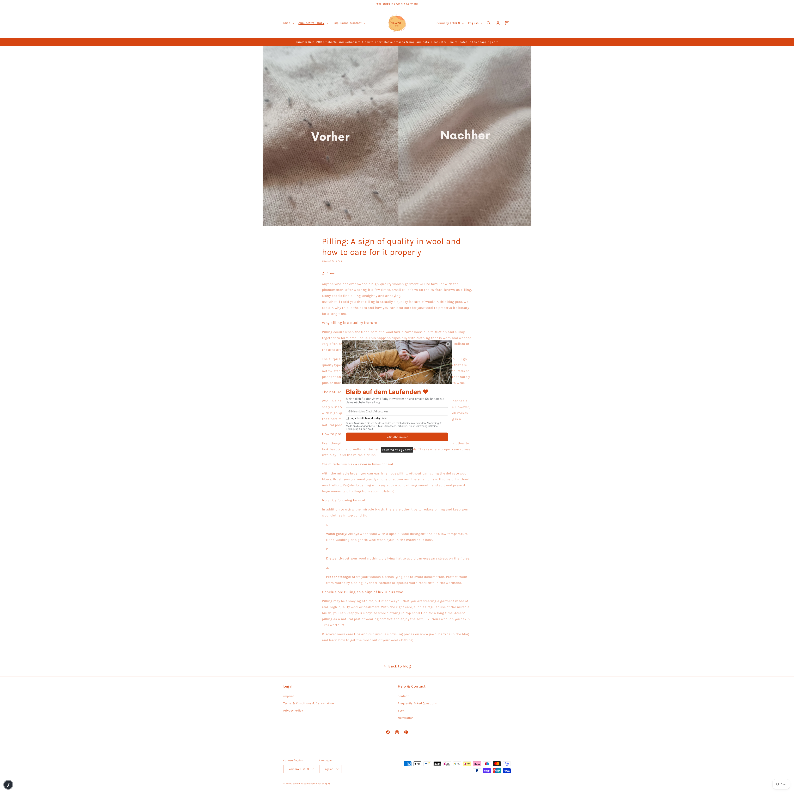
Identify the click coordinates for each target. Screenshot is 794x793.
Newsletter (405, 718)
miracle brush (348, 473)
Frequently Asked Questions (417, 703)
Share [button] (331, 273)
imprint (288, 696)
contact (403, 696)
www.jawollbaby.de (435, 634)
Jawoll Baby (300, 783)
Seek (401, 710)
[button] (288, 23)
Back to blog (399, 666)
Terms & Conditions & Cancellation (308, 703)
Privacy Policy (293, 710)
